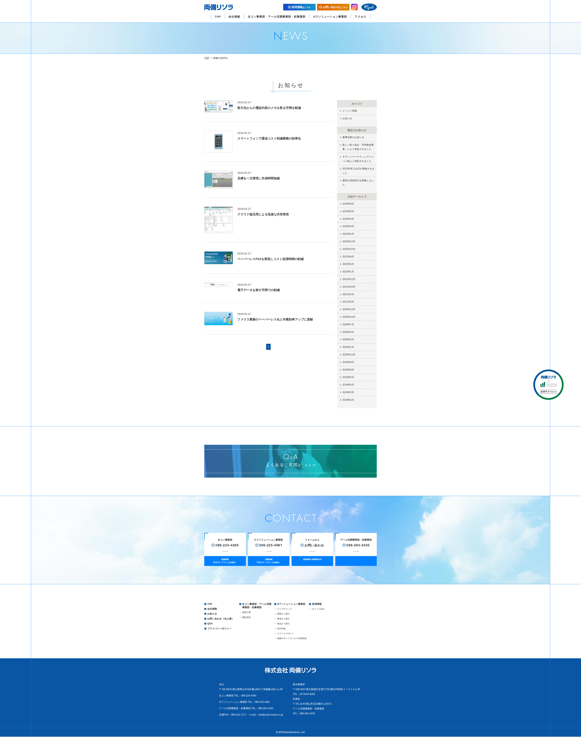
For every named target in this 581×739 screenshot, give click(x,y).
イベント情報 (349, 110)
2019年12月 (348, 354)
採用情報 (317, 604)
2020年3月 (348, 332)
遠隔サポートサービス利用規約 (292, 638)
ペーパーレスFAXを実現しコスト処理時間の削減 (270, 259)
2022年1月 (348, 271)
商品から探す (283, 623)
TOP (218, 16)
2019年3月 (348, 392)
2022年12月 (348, 241)
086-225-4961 (262, 702)
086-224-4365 (248, 695)
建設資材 (246, 617)
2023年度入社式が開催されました (358, 170)
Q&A (210, 623)
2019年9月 (348, 362)
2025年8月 (348, 203)
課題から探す (283, 614)
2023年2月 (348, 234)
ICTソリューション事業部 (330, 16)
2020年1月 (348, 347)
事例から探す (283, 619)
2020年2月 (348, 339)
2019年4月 (348, 384)
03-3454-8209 (307, 694)
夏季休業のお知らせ (353, 137)
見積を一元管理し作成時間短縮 (258, 178)
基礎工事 (246, 612)
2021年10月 (348, 286)
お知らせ (347, 118)
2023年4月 (348, 219)
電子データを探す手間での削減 (258, 290)
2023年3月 (348, 226)
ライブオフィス (284, 609)
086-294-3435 (265, 708)
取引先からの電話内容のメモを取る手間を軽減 (269, 107)
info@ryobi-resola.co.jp (270, 714)
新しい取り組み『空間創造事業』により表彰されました (358, 147)
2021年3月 (348, 301)
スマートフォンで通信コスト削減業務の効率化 (269, 138)
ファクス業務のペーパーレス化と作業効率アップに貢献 (275, 319)
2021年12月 (348, 279)
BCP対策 (281, 628)
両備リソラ (218, 7)
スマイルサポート (285, 633)
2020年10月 (348, 317)
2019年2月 (348, 400)
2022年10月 (348, 249)
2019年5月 (348, 377)
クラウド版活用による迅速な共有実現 (263, 214)
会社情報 (234, 16)
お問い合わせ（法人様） (220, 618)
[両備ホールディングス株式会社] (369, 7)
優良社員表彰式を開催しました (358, 182)
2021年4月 (348, 294)
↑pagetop (550, 731)
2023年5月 (348, 211)
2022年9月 (348, 256)
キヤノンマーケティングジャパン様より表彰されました (358, 158)
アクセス (360, 16)
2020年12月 (348, 309)
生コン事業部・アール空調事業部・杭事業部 (277, 16)
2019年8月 (348, 369)
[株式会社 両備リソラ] (290, 670)
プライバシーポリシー (219, 628)
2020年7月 (348, 324)
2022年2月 (348, 264)
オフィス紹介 (318, 609)
